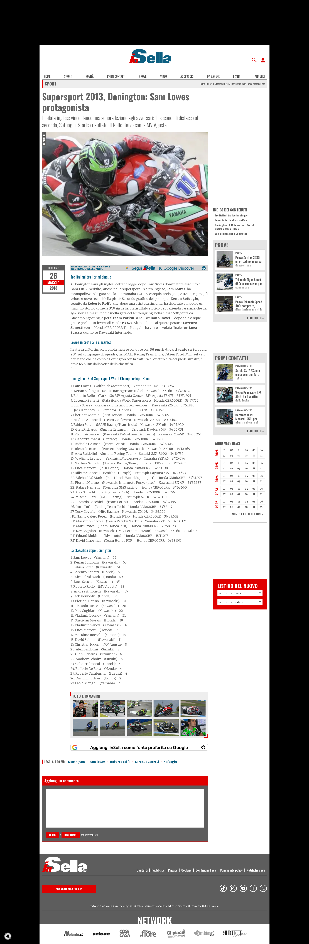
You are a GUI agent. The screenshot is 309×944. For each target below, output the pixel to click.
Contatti (142, 870)
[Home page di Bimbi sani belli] (204, 934)
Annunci (260, 76)
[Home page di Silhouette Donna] (235, 934)
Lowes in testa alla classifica (231, 220)
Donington (76, 762)
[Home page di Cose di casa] (124, 934)
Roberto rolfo (120, 762)
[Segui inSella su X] (263, 889)
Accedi (52, 835)
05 (253, 450)
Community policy (231, 870)
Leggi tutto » (255, 318)
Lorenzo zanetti (147, 762)
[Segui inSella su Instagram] (233, 889)
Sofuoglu (170, 762)
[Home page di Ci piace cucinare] (176, 934)
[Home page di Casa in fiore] (149, 934)
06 (261, 450)
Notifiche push (256, 870)
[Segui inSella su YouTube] (243, 889)
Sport (68, 76)
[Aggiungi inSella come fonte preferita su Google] (139, 747)
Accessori (186, 76)
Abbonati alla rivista (69, 889)
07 (223, 455)
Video (163, 76)
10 (246, 468)
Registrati (70, 835)
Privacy (172, 870)
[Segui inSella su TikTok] (223, 889)
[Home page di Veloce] (101, 934)
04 (246, 450)
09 (239, 468)
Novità (89, 76)
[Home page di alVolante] (73, 934)
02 (231, 450)
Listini (237, 76)
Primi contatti (116, 76)
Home (47, 76)
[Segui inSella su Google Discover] (139, 268)
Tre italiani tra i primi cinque (231, 215)
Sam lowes (97, 762)
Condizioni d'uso (205, 870)
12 (261, 468)
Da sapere (213, 76)
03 (239, 450)
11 (254, 468)
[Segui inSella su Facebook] (253, 889)
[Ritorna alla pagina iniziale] (64, 865)
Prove (142, 76)
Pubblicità (157, 870)
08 (231, 455)
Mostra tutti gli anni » (247, 514)
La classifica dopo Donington (231, 233)
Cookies (186, 870)
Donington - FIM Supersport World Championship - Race (234, 227)
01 (224, 450)
